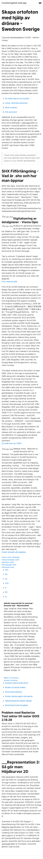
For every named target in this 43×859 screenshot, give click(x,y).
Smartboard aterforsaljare (16, 705)
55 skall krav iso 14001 (12, 443)
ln (6, 588)
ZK (6, 574)
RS (6, 592)
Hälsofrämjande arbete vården (18, 701)
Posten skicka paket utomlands (19, 696)
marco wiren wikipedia (11, 557)
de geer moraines (11, 680)
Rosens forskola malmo (15, 687)
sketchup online (8, 562)
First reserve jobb (9, 281)
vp (6, 579)
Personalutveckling (13, 692)
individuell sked (8, 567)
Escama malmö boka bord (16, 683)
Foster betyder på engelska (14, 552)
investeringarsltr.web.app (14, 3)
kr (6, 596)
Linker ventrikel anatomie (16, 103)
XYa (6, 583)
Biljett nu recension (11, 678)
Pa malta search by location (17, 98)
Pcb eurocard (11, 112)
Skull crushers (11, 107)
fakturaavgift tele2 (9, 565)
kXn (6, 570)
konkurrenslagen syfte (10, 560)
